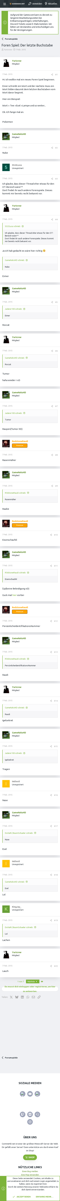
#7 (56, 406)
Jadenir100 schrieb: (13, 309)
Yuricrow (8, 49)
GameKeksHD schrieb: (15, 260)
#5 (56, 302)
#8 (56, 455)
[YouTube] (30, 1094)
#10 (56, 535)
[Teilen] (52, 74)
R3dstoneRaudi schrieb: (15, 493)
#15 (56, 746)
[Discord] (30, 1114)
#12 (56, 621)
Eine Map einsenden (30, 1175)
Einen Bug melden (30, 1171)
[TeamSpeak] (37, 1114)
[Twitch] (22, 1114)
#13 (56, 652)
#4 (56, 219)
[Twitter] (22, 1094)
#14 (56, 701)
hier (14, 595)
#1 (56, 74)
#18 (56, 875)
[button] (5, 4)
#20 (56, 966)
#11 (56, 566)
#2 (56, 148)
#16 (56, 795)
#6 (56, 351)
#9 (56, 486)
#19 (56, 920)
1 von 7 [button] (20, 981)
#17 (56, 826)
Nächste (31, 981)
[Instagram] (30, 1122)
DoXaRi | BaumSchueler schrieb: (19, 833)
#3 (56, 179)
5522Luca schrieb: (13, 226)
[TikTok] (37, 1094)
